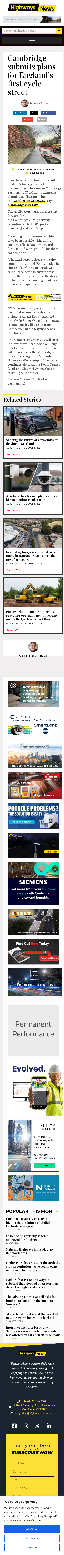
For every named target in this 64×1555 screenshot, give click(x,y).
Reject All (32, 1547)
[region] (32, 1525)
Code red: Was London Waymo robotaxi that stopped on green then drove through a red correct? (32, 1283)
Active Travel (25, 169)
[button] (20, 113)
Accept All (32, 1528)
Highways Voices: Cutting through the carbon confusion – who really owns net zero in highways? (33, 1266)
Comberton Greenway (29, 201)
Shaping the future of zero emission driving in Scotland (32, 442)
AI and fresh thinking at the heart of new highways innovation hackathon (32, 1316)
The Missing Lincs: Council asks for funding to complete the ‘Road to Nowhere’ (31, 1300)
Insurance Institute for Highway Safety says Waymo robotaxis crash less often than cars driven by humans (33, 1331)
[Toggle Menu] (32, 40)
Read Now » (13, 454)
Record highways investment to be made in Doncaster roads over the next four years (31, 556)
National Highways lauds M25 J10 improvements (29, 1251)
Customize (32, 1538)
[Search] (59, 30)
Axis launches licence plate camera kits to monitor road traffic (32, 498)
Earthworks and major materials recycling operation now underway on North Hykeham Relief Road (31, 615)
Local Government (45, 169)
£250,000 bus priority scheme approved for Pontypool (27, 1238)
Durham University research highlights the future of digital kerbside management (28, 1222)
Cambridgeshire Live (23, 205)
